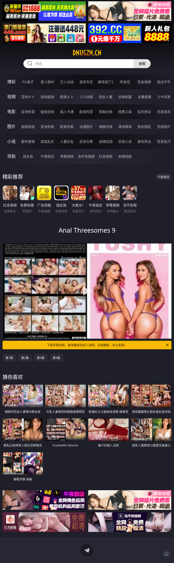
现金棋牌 (144, 82)
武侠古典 (86, 141)
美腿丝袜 (105, 126)
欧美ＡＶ (67, 97)
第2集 (25, 358)
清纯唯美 (125, 126)
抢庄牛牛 (164, 82)
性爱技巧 (164, 141)
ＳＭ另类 (164, 97)
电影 (11, 112)
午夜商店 (47, 156)
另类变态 (164, 111)
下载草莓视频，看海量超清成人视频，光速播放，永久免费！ (87, 345)
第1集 (9, 358)
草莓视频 (67, 156)
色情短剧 (125, 156)
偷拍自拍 (47, 111)
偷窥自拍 (28, 126)
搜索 (142, 63)
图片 (11, 126)
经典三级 (125, 111)
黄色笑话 (144, 141)
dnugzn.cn (87, 53)
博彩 (11, 82)
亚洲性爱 (28, 111)
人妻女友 (67, 141)
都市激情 (28, 141)
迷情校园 (105, 141)
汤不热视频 (86, 156)
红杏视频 (105, 156)
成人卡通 (67, 111)
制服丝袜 (105, 111)
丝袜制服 (125, 97)
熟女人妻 (105, 97)
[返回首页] (166, 554)
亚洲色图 (47, 126)
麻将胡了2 (105, 82)
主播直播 (144, 97)
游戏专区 (86, 82)
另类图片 (164, 126)
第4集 (56, 358)
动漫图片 (86, 126)
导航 (11, 156)
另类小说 (125, 141)
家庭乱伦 (47, 141)
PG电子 (28, 82)
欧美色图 (67, 126)
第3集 (41, 358)
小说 (11, 141)
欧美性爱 (86, 111)
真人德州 (47, 82)
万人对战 (67, 82)
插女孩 (28, 156)
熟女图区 (144, 126)
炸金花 (125, 82)
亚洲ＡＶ (28, 97)
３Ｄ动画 (86, 97)
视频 (11, 97)
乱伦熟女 (144, 111)
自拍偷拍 (47, 97)
